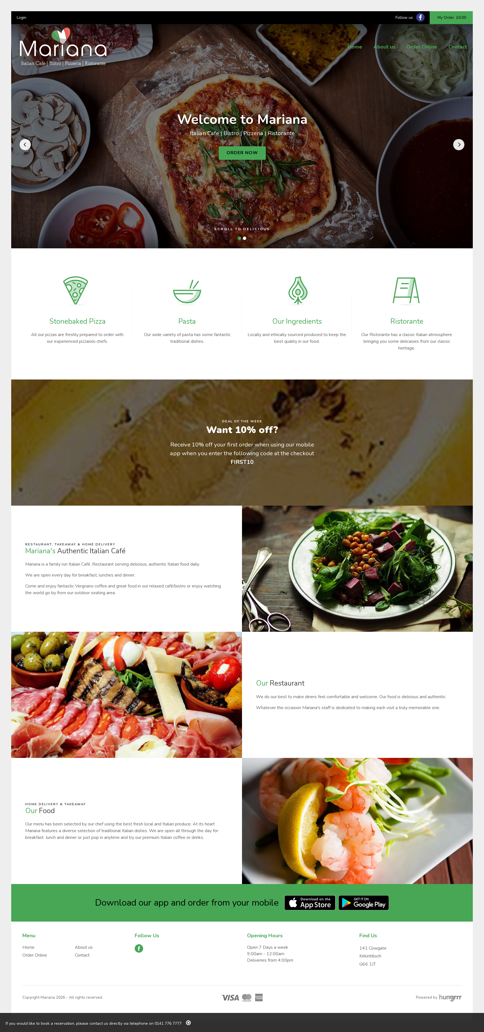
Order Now (242, 153)
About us (384, 46)
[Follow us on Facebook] (420, 17)
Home (355, 46)
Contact (457, 46)
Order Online (421, 46)
